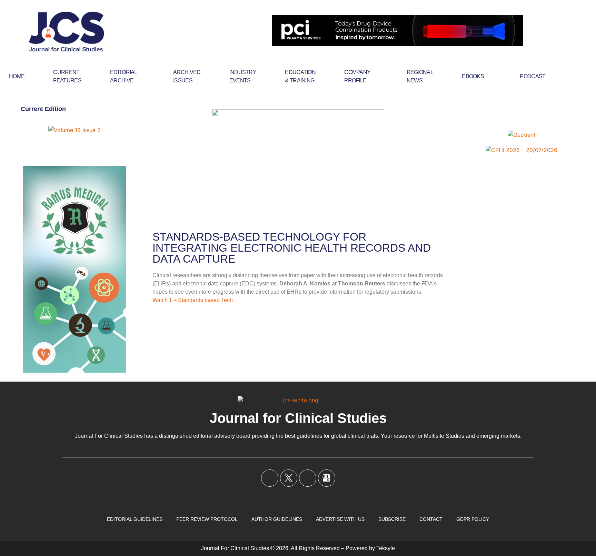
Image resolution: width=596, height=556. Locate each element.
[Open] (584, 76)
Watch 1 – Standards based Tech (192, 300)
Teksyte (385, 548)
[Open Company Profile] (375, 76)
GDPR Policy (472, 519)
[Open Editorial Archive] (142, 76)
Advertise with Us (340, 519)
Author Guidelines (276, 519)
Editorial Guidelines (134, 519)
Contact (431, 519)
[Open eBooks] (488, 76)
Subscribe (392, 519)
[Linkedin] (307, 478)
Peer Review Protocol (207, 519)
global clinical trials (354, 436)
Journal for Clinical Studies (298, 418)
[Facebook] (269, 478)
